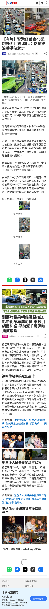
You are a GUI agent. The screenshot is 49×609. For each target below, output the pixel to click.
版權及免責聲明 (30, 581)
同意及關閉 (38, 599)
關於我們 (5, 586)
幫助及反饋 (28, 586)
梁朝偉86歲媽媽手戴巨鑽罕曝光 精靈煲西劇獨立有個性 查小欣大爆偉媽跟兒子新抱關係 (24, 499)
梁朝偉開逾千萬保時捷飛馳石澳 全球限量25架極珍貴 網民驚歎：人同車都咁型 (24, 424)
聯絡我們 (5, 581)
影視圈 (5, 336)
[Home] (12, 2)
